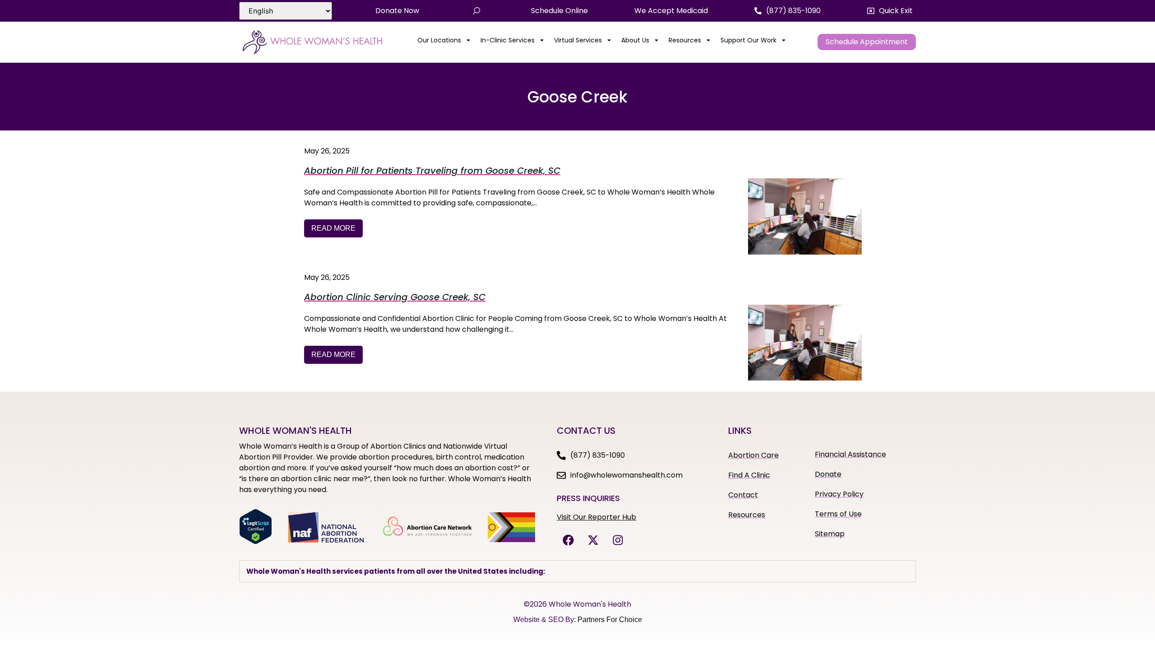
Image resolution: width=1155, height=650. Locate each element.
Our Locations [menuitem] (439, 40)
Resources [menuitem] (685, 40)
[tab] (577, 571)
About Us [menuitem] (635, 40)
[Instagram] (617, 540)
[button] (890, 10)
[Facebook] (568, 540)
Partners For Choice (610, 619)
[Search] (476, 11)
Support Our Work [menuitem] (748, 40)
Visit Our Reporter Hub (596, 517)
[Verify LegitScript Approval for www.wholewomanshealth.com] (255, 541)
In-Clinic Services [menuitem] (507, 40)
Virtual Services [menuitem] (578, 40)
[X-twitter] (593, 540)
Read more (333, 228)
